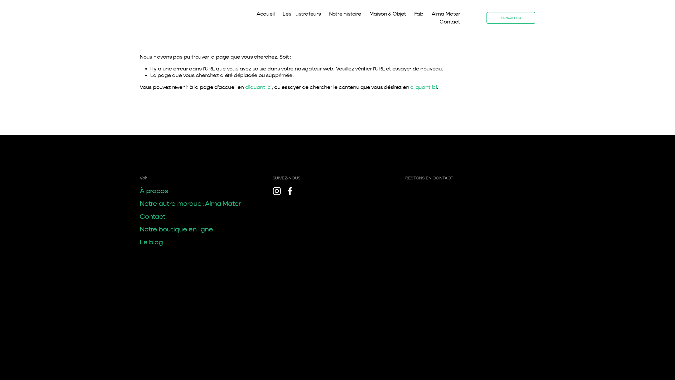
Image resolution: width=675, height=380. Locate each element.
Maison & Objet (387, 14)
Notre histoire (345, 14)
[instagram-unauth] (277, 191)
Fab (418, 14)
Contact (450, 22)
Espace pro (510, 18)
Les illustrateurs (302, 14)
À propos (154, 191)
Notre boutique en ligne (176, 229)
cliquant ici (258, 87)
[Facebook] (290, 191)
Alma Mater (446, 14)
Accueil (266, 14)
